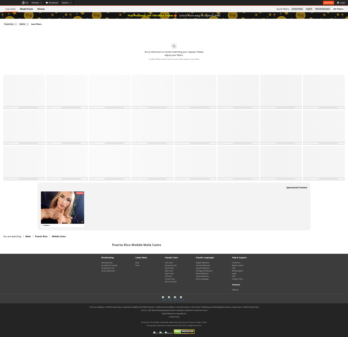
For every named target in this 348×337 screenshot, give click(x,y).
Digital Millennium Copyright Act (174, 313)
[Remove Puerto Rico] (15, 24)
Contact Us (236, 263)
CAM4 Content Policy (251, 307)
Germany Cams (171, 265)
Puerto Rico (41, 236)
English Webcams (202, 263)
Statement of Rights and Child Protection (138, 307)
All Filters (338, 8)
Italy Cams (169, 271)
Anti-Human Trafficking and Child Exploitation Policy (210, 307)
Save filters (36, 24)
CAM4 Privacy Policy (113, 307)
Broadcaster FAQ (107, 268)
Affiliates (235, 290)
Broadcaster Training (109, 265)
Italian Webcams (202, 273)
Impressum (236, 307)
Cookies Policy (237, 279)
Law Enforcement (182, 307)
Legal (234, 273)
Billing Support (237, 271)
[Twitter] (176, 298)
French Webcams (202, 276)
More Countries (171, 282)
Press (137, 265)
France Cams (170, 279)
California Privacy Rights (165, 307)
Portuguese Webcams (204, 271)
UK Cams (168, 276)
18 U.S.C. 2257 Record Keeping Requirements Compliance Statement (167, 310)
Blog (137, 263)
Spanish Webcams (203, 268)
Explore (65, 2)
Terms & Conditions (96, 307)
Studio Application (108, 271)
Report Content (237, 265)
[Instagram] (170, 298)
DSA (233, 276)
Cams (59, 236)
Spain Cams (169, 273)
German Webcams (203, 265)
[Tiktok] (164, 298)
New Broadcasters (322, 9)
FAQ (233, 268)
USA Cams (169, 263)
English (309, 9)
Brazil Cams (169, 268)
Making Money (107, 263)
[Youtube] (182, 298)
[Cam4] (9, 3)
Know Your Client (201, 310)
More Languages (202, 279)
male (28, 236)
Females (35, 2)
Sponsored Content (296, 187)
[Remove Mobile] (27, 24)
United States (297, 9)
